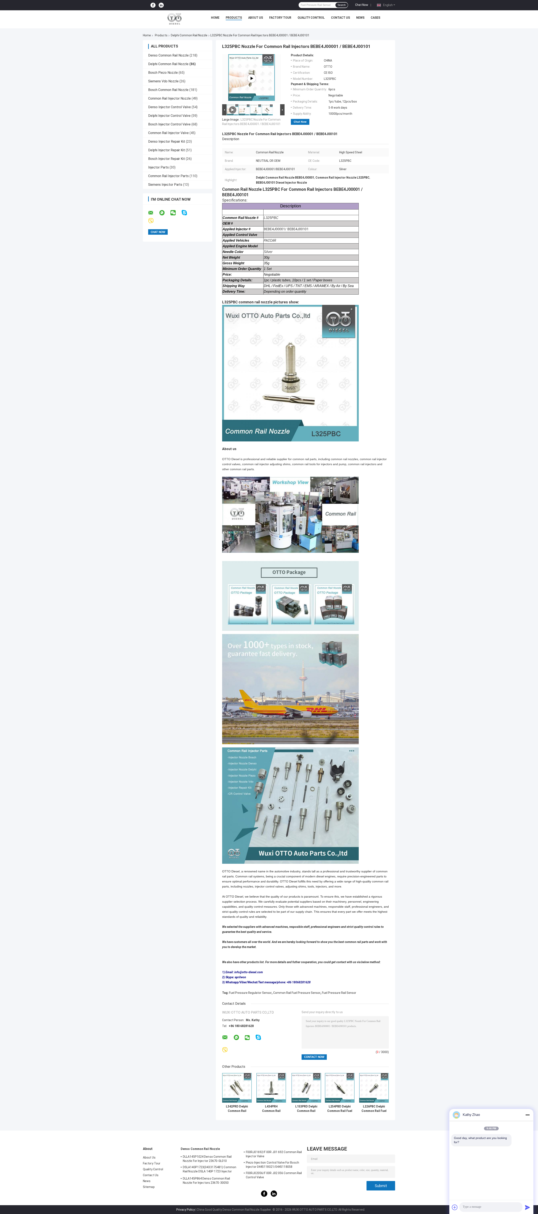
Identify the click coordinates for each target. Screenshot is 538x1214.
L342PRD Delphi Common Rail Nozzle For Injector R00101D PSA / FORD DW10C (237, 1109)
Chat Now (361, 5)
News (360, 17)
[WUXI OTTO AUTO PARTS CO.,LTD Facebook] (153, 5)
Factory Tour (280, 17)
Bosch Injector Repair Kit (166, 159)
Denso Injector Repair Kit (166, 142)
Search (342, 5)
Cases (375, 17)
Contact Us (340, 17)
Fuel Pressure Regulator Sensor (250, 992)
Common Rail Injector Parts (168, 176)
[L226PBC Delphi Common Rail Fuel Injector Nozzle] (374, 1088)
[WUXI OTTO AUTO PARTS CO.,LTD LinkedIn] (161, 5)
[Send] (527, 1207)
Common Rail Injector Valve (168, 133)
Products (234, 17)
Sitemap (149, 1187)
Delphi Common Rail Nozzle (189, 35)
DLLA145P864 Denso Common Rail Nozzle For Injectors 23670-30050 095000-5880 (206, 1181)
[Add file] (455, 1207)
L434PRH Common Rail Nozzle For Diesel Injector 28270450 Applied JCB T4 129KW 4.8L (271, 1109)
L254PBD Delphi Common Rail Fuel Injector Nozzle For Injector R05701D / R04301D (339, 1109)
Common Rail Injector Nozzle (169, 98)
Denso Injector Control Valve (169, 107)
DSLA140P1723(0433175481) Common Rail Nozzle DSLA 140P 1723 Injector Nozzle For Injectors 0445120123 (209, 1169)
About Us (255, 17)
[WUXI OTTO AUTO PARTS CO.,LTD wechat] (175, 213)
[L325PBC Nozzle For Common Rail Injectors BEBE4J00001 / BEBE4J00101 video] (251, 78)
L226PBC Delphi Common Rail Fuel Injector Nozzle (373, 1109)
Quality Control (311, 17)
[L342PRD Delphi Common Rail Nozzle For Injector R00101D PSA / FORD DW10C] (237, 1088)
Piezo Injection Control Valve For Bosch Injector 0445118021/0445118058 (272, 1164)
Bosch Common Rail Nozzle (168, 90)
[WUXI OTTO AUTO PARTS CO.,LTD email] (153, 213)
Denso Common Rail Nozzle (168, 55)
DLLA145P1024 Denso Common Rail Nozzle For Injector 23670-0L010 (207, 1159)
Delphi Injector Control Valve (169, 116)
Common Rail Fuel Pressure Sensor (296, 992)
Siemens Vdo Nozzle (163, 81)
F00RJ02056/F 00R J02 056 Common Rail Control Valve (274, 1175)
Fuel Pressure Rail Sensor (339, 992)
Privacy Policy (185, 1209)
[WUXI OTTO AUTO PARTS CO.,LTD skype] (187, 213)
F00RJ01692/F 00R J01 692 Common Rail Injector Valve (274, 1154)
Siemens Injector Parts (165, 185)
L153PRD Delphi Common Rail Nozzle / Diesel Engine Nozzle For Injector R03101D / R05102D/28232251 (306, 1109)
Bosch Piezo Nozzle (163, 73)
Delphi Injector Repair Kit (166, 150)
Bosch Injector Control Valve (169, 124)
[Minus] (527, 1114)
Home (215, 17)
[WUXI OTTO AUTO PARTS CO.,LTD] (175, 18)
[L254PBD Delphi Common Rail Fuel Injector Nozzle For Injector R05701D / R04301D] (340, 1088)
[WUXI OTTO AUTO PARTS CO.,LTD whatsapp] (164, 213)
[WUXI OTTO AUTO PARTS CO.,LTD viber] (153, 221)
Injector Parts (158, 167)
